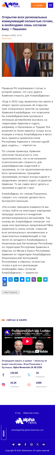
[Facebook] (5, 279)
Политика (6, 38)
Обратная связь (31, 413)
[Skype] (28, 279)
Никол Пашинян (11, 292)
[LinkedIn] (16, 279)
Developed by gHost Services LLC (27, 430)
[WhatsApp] (39, 279)
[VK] (5, 284)
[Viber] (34, 279)
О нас (18, 413)
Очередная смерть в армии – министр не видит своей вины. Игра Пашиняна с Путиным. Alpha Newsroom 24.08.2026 (24, 364)
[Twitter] (10, 279)
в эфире (38, 5)
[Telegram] (45, 279)
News (3, 433)
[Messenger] (22, 279)
